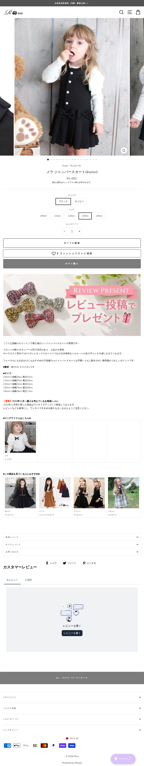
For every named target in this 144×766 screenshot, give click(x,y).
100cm (43, 215)
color (72, 195)
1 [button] (48, 160)
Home (65, 165)
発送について (12, 537)
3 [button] (55, 160)
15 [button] (91, 160)
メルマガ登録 (9, 708)
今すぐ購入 (72, 263)
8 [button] (69, 160)
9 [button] (73, 160)
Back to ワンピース (74, 677)
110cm (57, 215)
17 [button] (97, 160)
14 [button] (87, 160)
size (72, 210)
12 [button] (81, 160)
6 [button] (63, 160)
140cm (99, 215)
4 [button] (57, 160)
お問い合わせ (12, 552)
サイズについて (13, 544)
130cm (85, 215)
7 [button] (67, 160)
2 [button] (51, 160)
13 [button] (85, 160)
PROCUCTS (9, 697)
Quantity (72, 224)
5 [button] (61, 160)
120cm (71, 215)
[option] (72, 3)
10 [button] (75, 160)
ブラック (63, 201)
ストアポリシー (11, 730)
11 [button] (79, 160)
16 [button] (93, 160)
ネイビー (79, 201)
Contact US (10, 719)
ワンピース (75, 165)
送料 (58, 182)
